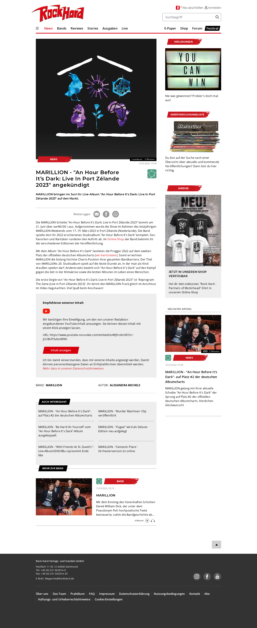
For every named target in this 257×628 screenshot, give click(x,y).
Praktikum (77, 594)
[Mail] (96, 214)
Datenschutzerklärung (134, 594)
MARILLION (54, 385)
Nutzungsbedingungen (169, 594)
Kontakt (194, 594)
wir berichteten (106, 255)
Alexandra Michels (125, 385)
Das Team (59, 594)
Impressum (107, 594)
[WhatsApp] (115, 214)
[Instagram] (197, 576)
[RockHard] (57, 13)
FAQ (92, 594)
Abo (207, 594)
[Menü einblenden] (37, 28)
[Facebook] (106, 214)
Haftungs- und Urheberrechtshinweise (64, 599)
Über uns (42, 594)
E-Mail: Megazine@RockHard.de (55, 578)
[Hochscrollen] (216, 545)
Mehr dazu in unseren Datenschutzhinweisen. (73, 368)
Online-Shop (115, 239)
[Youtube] (217, 576)
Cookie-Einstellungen (109, 599)
